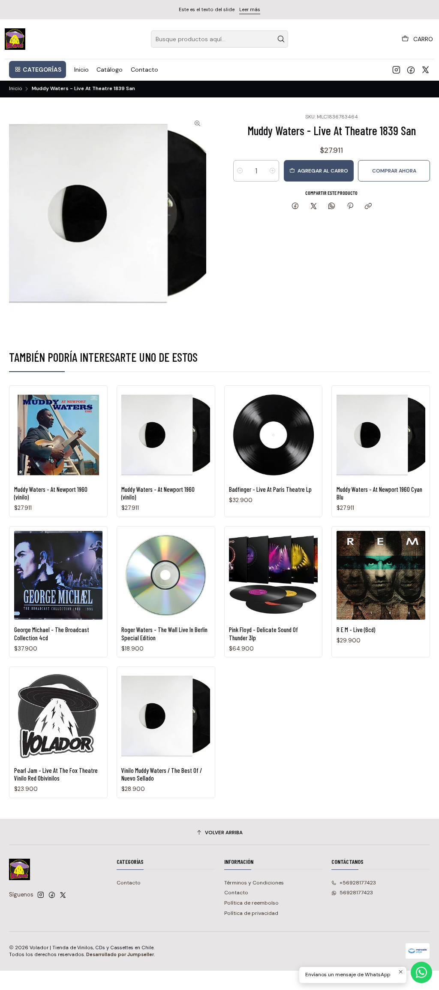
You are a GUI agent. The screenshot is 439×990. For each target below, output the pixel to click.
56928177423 (356, 892)
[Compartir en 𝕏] (313, 206)
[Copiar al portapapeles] (368, 206)
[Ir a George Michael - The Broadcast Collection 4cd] (58, 575)
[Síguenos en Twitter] (425, 69)
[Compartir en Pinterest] (350, 206)
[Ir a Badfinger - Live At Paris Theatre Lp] (273, 435)
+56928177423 (358, 882)
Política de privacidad (251, 913)
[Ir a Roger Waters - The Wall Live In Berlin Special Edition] (165, 575)
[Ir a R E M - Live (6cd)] (381, 575)
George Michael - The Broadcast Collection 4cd (51, 633)
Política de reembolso (251, 902)
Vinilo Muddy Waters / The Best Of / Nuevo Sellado (161, 774)
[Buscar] (281, 39)
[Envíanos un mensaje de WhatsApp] (421, 972)
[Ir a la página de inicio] (15, 39)
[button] (37, 69)
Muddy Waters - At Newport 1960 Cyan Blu (379, 493)
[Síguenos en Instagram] (396, 69)
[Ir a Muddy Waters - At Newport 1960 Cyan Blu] (381, 435)
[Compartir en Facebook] (295, 206)
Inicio (15, 88)
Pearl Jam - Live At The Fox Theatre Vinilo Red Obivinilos (56, 774)
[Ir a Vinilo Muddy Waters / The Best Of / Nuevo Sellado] (165, 716)
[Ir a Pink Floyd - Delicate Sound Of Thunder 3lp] (273, 575)
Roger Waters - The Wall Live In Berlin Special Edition (164, 633)
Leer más (249, 9)
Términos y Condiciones (254, 882)
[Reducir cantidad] (240, 170)
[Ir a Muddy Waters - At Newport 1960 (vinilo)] (58, 435)
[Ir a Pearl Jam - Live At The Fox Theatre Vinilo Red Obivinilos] (58, 716)
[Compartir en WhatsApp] (331, 206)
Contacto (129, 882)
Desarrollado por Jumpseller (120, 954)
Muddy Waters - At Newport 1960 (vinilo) (50, 493)
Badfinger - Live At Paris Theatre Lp (270, 489)
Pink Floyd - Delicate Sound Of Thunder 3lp (263, 633)
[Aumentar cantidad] (272, 170)
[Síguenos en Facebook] (410, 69)
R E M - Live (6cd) (356, 629)
